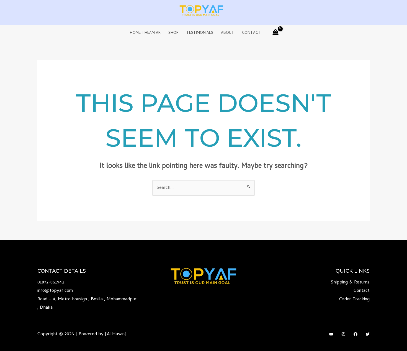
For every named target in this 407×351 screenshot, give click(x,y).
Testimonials (199, 33)
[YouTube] (331, 334)
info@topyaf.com (55, 291)
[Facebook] (355, 334)
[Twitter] (368, 334)
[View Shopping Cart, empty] (275, 33)
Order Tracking (354, 299)
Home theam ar (145, 33)
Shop (173, 33)
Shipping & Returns (350, 283)
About (227, 33)
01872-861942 (50, 283)
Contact (251, 33)
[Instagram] (343, 334)
